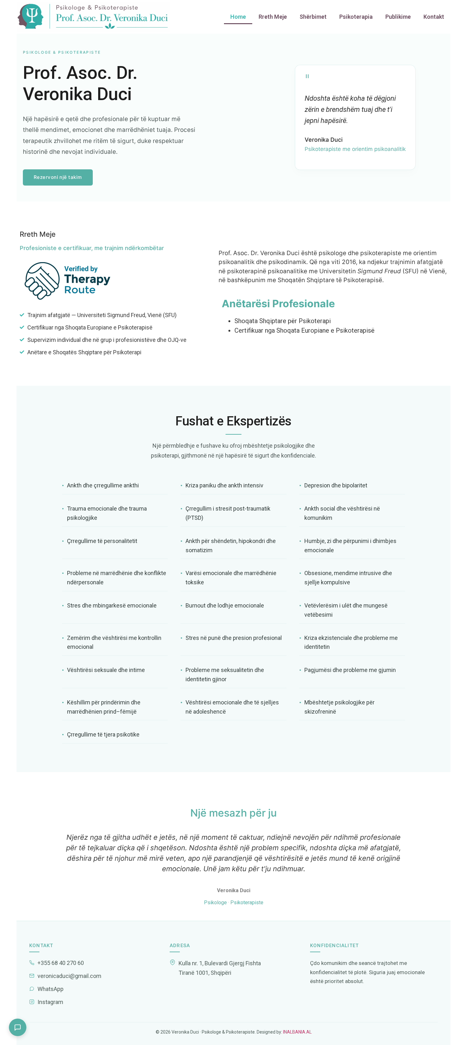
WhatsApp (50, 989)
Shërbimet (313, 16)
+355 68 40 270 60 (60, 963)
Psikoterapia (356, 16)
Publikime (398, 16)
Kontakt (433, 16)
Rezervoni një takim (58, 177)
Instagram (50, 1002)
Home (238, 16)
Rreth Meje (273, 16)
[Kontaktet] (17, 1027)
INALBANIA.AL (297, 1032)
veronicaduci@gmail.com (69, 976)
